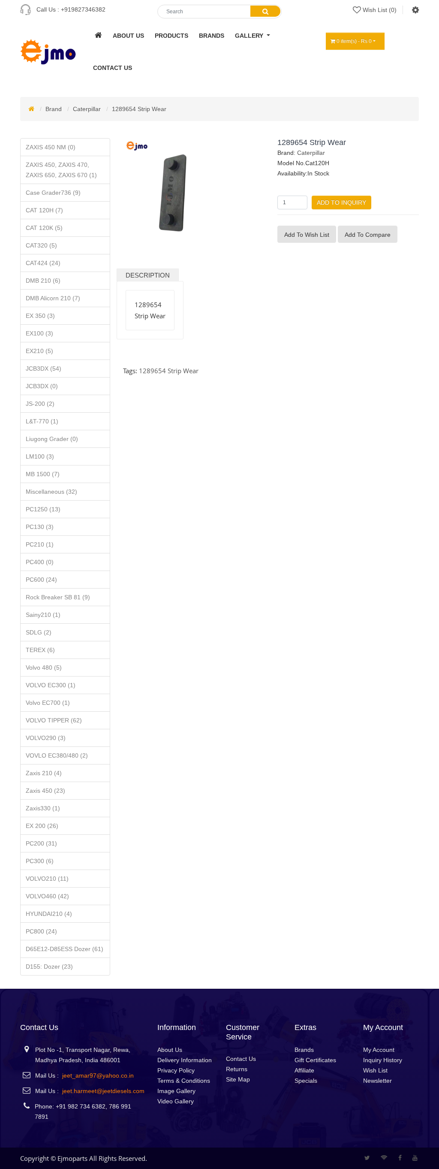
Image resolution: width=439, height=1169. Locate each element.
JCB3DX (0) (42, 386)
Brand (53, 109)
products (171, 35)
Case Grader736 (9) (53, 192)
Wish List (375, 1070)
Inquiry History (382, 1060)
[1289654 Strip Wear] (172, 186)
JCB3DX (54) (43, 368)
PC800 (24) (41, 931)
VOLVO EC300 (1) (50, 685)
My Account (378, 1049)
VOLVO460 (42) (47, 896)
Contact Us (241, 1058)
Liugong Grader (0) (52, 438)
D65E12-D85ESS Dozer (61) (64, 948)
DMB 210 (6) (43, 280)
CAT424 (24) (43, 263)
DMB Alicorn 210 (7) (53, 298)
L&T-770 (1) (42, 421)
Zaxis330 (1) (43, 808)
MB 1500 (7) (43, 474)
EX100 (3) (39, 333)
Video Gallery (175, 1101)
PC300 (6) (40, 861)
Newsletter (377, 1080)
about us (128, 35)
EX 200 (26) (42, 825)
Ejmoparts (72, 1158)
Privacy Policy (176, 1070)
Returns (236, 1069)
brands (211, 35)
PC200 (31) (41, 843)
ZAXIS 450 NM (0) (50, 147)
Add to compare (368, 234)
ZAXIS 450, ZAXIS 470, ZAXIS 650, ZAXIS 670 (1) (61, 169)
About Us (169, 1049)
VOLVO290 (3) (46, 737)
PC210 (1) (40, 544)
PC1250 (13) (43, 509)
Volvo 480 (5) (44, 667)
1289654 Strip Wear (139, 109)
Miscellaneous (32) (51, 491)
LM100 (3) (40, 456)
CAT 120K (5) (44, 227)
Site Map (238, 1079)
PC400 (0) (40, 562)
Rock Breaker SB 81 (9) (58, 597)
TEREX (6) (40, 649)
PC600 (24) (41, 579)
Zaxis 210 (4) (44, 773)
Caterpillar (87, 109)
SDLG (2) (38, 632)
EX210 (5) (39, 350)
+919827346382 (83, 9)
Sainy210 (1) (43, 614)
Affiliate (304, 1070)
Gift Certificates (315, 1060)
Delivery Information (184, 1060)
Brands (304, 1049)
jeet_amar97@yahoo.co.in (98, 1075)
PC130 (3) (40, 526)
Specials (306, 1080)
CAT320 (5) (41, 245)
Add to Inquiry (341, 202)
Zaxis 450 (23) (45, 790)
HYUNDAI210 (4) (49, 913)
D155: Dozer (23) (49, 966)
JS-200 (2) (40, 403)
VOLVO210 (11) (47, 878)
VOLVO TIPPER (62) (54, 720)
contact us (112, 67)
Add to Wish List (306, 234)
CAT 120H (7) (44, 210)
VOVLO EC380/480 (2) (57, 755)
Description (148, 275)
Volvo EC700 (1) (48, 702)
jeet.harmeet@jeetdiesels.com (103, 1090)
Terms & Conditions (183, 1080)
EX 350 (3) (40, 315)
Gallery (250, 35)
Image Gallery (176, 1090)
